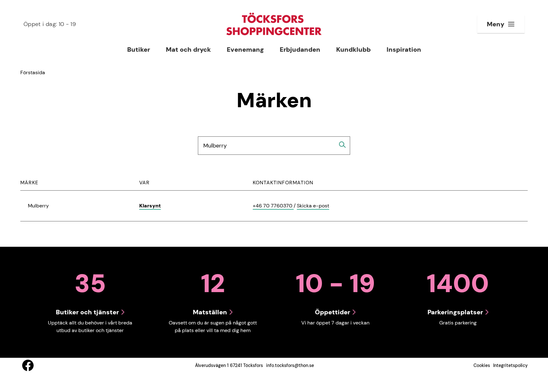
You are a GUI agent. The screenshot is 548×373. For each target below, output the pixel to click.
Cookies (481, 365)
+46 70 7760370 (273, 206)
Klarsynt (150, 205)
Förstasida (32, 72)
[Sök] (342, 144)
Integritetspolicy (510, 365)
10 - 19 (49, 24)
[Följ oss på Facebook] (28, 365)
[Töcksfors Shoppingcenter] (274, 24)
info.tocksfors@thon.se (290, 365)
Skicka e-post (313, 206)
